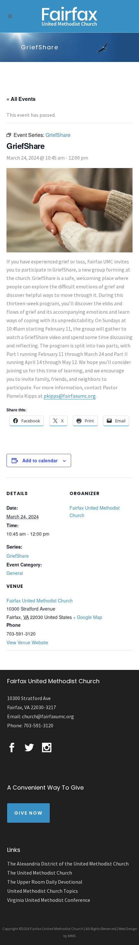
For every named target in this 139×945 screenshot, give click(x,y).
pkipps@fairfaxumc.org (70, 396)
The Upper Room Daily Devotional (44, 881)
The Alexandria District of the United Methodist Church (68, 863)
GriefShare (17, 555)
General (14, 573)
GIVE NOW (28, 813)
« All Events (21, 99)
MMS (72, 935)
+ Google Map (87, 617)
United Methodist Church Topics (42, 891)
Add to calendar (40, 460)
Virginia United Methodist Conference (48, 900)
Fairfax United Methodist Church (39, 600)
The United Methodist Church (39, 872)
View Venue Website (27, 642)
